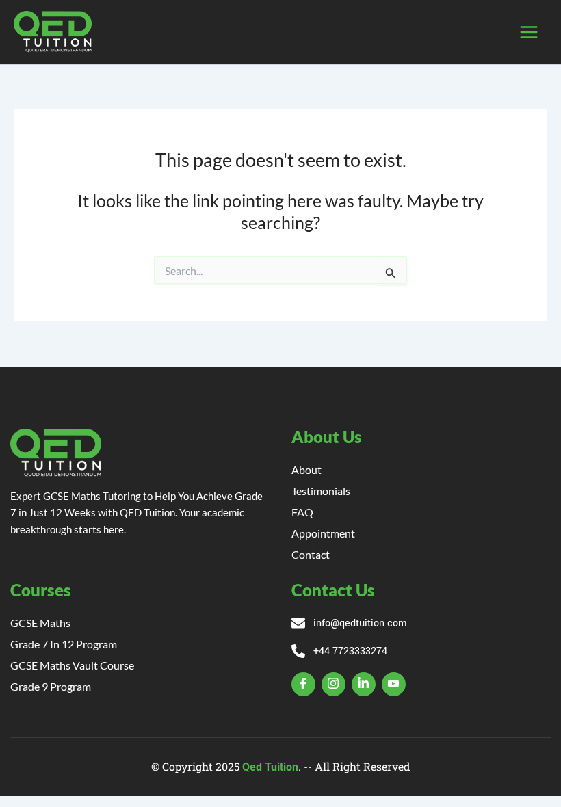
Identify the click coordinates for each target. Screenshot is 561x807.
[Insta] (333, 684)
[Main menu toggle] (528, 32)
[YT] (394, 684)
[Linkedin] (364, 684)
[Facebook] (303, 684)
